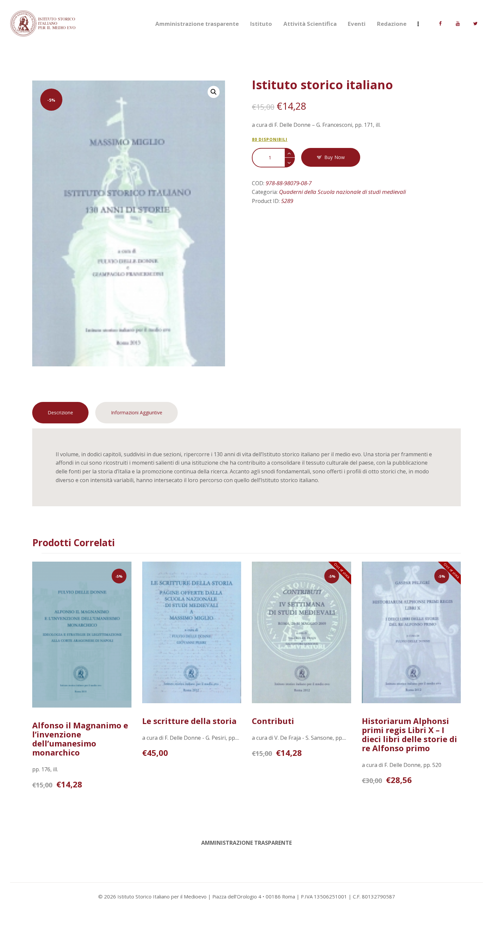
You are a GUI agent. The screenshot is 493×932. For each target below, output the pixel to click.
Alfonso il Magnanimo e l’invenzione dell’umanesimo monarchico (80, 739)
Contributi (273, 720)
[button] (214, 92)
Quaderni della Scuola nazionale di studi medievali (342, 192)
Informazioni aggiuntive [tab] (136, 412)
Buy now (334, 157)
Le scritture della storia (189, 720)
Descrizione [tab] (60, 412)
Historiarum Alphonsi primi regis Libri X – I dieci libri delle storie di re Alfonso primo (409, 734)
